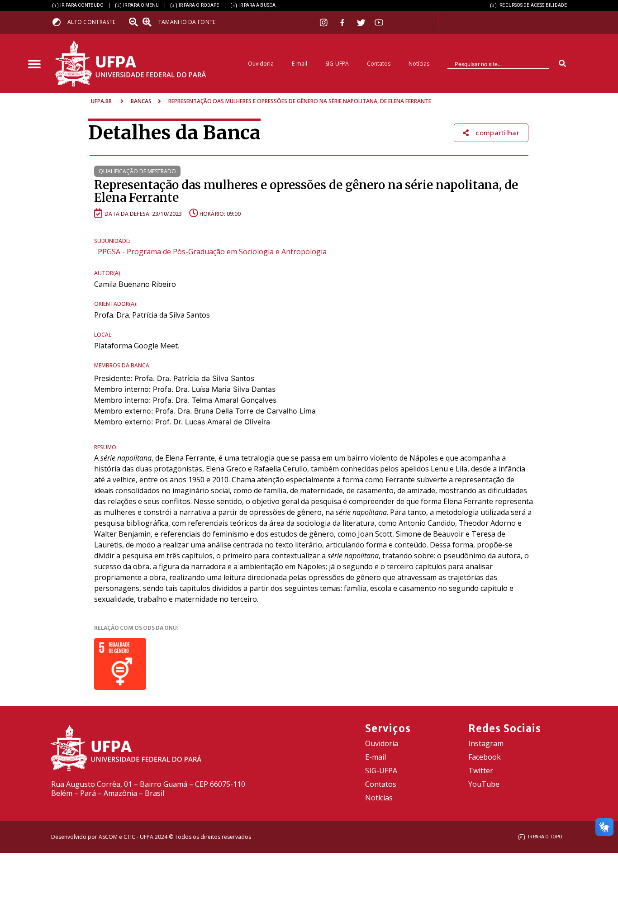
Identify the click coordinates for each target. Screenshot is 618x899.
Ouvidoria (261, 63)
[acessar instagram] (324, 22)
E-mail (299, 63)
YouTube (483, 784)
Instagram (486, 743)
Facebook (484, 757)
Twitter (480, 770)
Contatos (378, 63)
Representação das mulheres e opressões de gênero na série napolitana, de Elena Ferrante (306, 191)
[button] (34, 64)
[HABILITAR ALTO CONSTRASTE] (59, 22)
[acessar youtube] (379, 22)
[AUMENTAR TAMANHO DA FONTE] (149, 22)
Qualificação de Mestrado (137, 171)
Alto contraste (91, 22)
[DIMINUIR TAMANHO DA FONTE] (134, 22)
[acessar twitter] (361, 22)
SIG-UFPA (337, 63)
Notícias (419, 63)
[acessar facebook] (343, 23)
